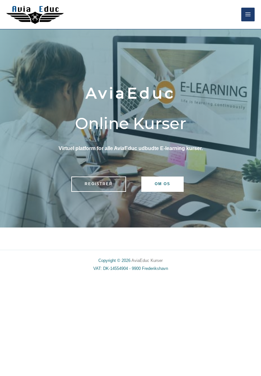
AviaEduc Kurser (147, 260)
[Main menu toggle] (248, 14)
